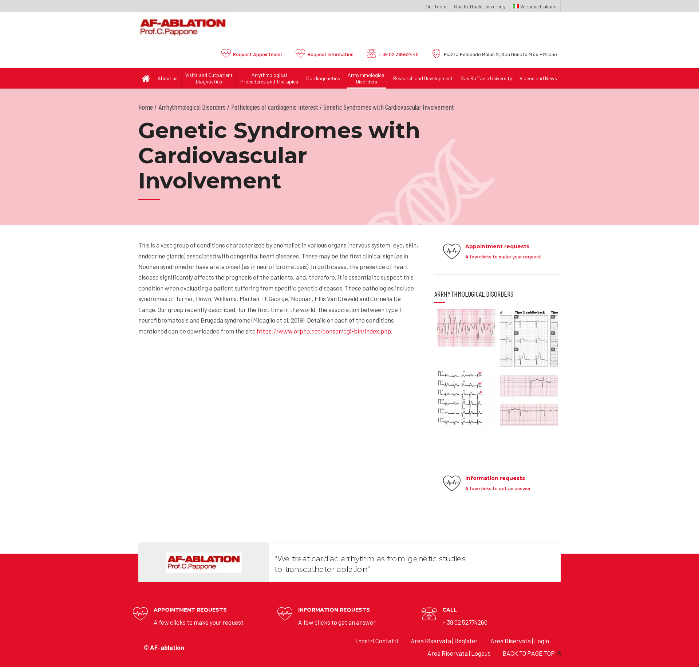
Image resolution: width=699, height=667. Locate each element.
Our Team (436, 6)
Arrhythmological (367, 78)
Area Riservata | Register (444, 640)
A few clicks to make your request (199, 622)
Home (145, 106)
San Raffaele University (479, 6)
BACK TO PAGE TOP (528, 653)
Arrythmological (269, 78)
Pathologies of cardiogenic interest (274, 106)
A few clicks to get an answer (337, 622)
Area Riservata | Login (519, 640)
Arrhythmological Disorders (192, 106)
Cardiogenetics (323, 78)
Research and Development (423, 78)
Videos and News (538, 78)
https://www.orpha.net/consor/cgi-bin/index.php (324, 331)
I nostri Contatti (376, 640)
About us (168, 78)
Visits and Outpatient (209, 78)
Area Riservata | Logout (458, 653)
